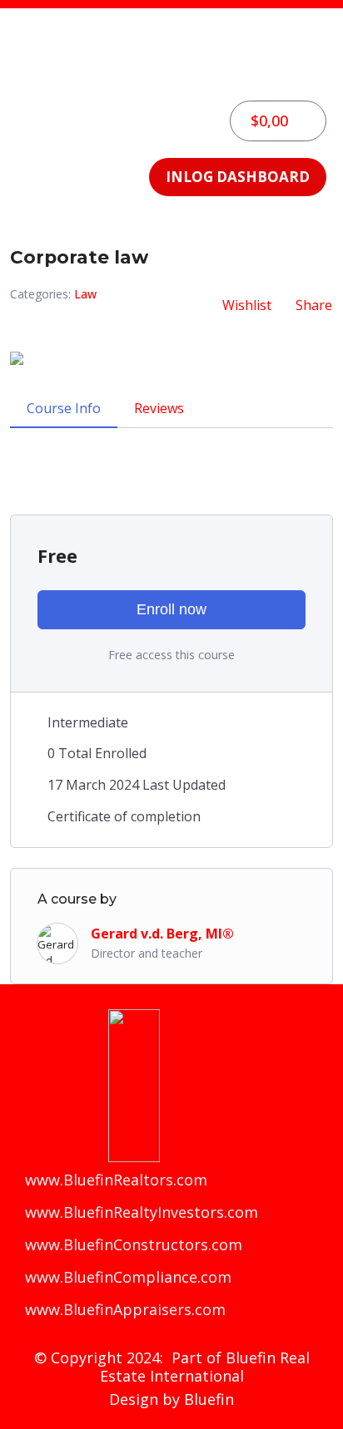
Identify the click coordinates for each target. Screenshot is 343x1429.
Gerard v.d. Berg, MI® (162, 933)
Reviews (159, 408)
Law (85, 294)
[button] (171, 74)
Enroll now (171, 609)
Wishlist (246, 305)
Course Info (64, 408)
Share (314, 305)
